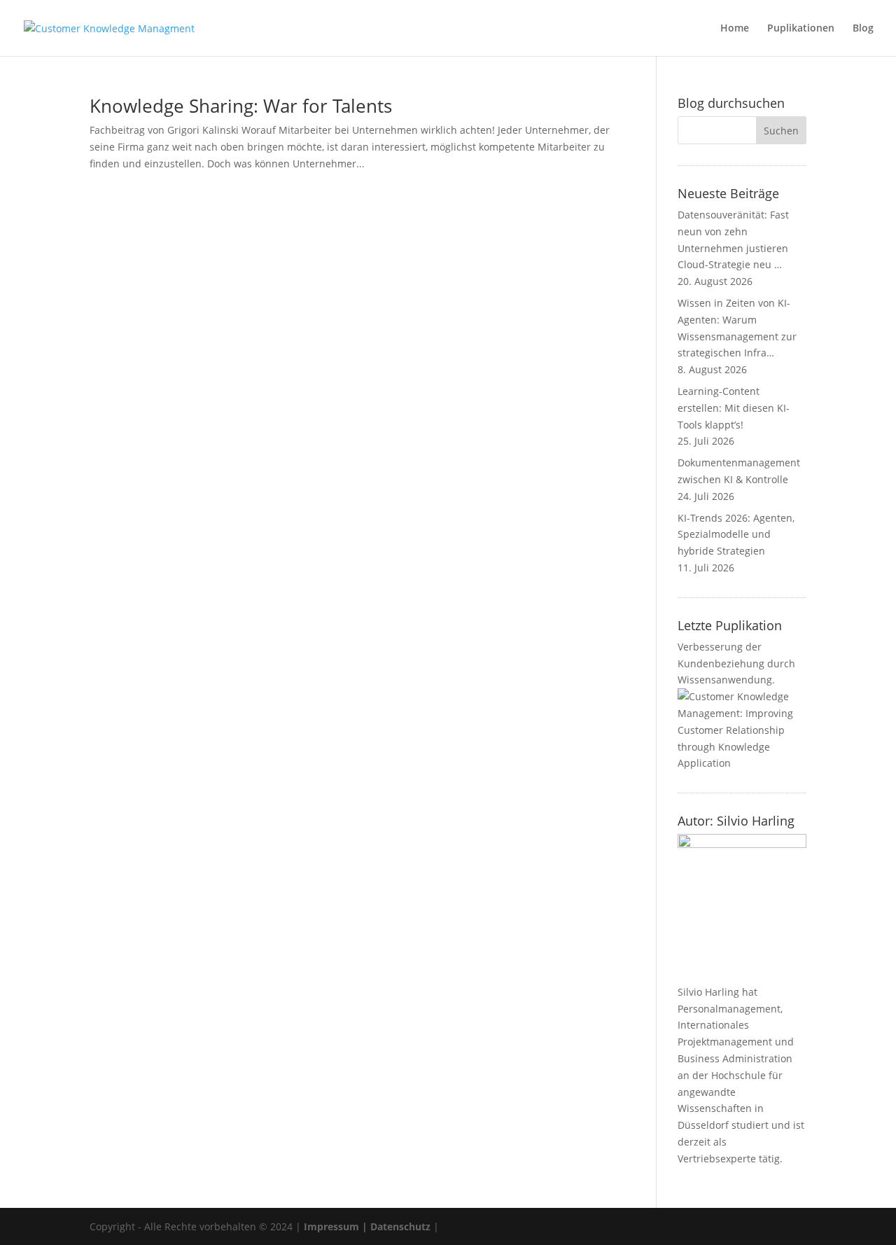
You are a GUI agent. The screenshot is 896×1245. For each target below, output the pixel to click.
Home (734, 28)
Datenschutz (400, 1226)
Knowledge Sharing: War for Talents (241, 105)
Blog (863, 28)
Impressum (331, 1226)
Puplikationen (800, 28)
